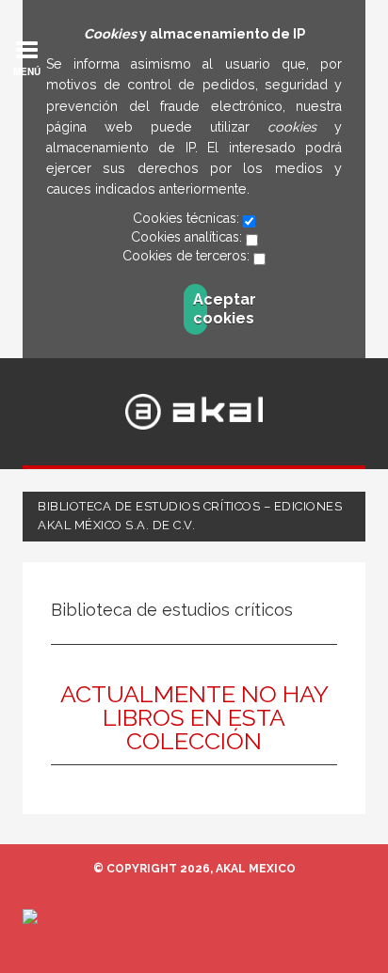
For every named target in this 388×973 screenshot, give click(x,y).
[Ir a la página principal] (194, 412)
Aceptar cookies (200, 308)
